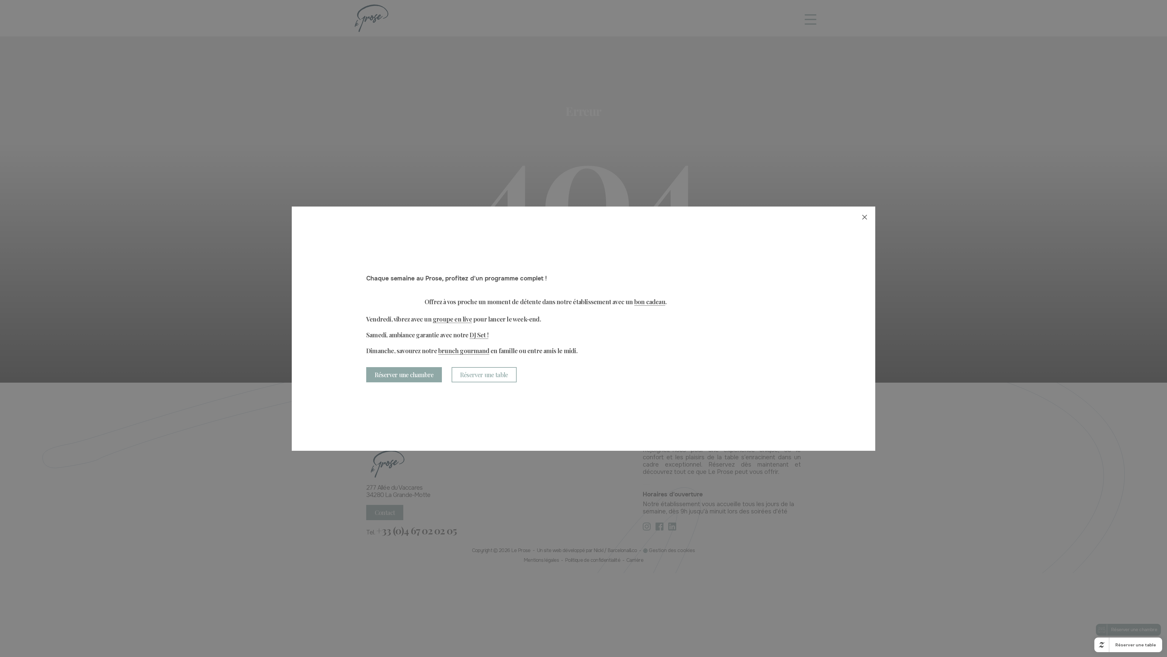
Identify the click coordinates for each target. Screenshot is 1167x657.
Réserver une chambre (404, 374)
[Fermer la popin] (864, 217)
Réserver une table (484, 374)
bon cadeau (649, 301)
